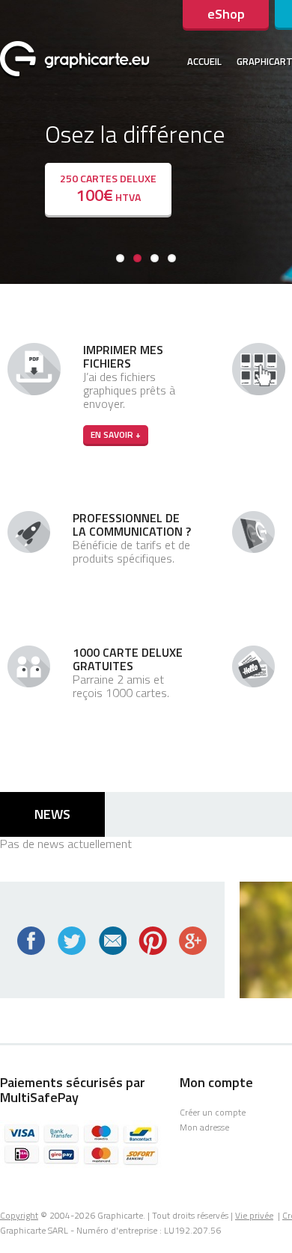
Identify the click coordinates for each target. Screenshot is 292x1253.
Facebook (31, 940)
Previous (11, 138)
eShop (226, 14)
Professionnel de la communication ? (132, 524)
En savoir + (116, 434)
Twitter (72, 940)
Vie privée (254, 1215)
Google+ (193, 940)
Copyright (19, 1215)
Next (281, 138)
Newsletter (112, 940)
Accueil (204, 61)
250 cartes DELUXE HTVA (108, 189)
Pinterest (153, 940)
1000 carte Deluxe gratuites (128, 659)
